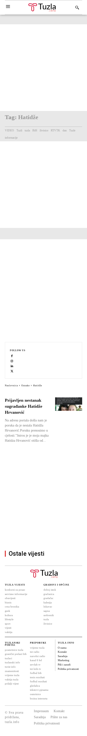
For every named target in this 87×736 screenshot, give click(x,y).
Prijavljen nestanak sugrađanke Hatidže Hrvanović (23, 406)
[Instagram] (12, 361)
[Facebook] (12, 356)
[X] (12, 371)
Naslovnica (11, 385)
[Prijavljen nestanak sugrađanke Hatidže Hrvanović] (68, 404)
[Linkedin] (12, 366)
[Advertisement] (43, 67)
